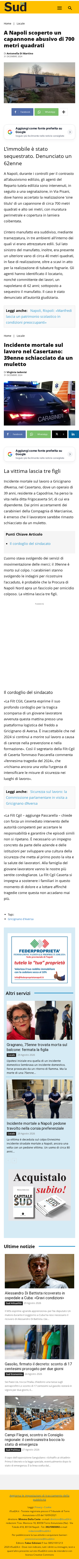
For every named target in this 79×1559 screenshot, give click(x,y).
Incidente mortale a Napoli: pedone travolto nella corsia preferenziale (36, 1126)
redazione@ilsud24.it (39, 1531)
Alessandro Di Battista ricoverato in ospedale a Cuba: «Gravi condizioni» (35, 1295)
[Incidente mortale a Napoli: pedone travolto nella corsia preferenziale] (39, 1098)
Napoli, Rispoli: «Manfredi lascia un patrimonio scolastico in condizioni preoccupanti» (39, 316)
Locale (21, 23)
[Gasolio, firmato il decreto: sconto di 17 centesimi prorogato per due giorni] (39, 1342)
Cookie (47, 1507)
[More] (64, 112)
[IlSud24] (32, 7)
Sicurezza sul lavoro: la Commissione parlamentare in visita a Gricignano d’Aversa (36, 797)
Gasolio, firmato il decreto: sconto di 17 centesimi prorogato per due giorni (38, 1366)
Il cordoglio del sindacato (30, 543)
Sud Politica (13, 1449)
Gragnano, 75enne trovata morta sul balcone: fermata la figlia (37, 1047)
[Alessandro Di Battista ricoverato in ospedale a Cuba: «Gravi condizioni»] (39, 1271)
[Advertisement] (39, 645)
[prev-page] (8, 1160)
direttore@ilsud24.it (60, 1519)
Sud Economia (14, 1374)
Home (7, 23)
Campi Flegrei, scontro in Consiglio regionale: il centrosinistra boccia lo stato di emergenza (35, 1440)
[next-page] (14, 1160)
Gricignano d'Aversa (21, 919)
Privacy (38, 1507)
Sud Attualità (14, 1303)
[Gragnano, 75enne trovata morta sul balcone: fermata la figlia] (39, 1020)
